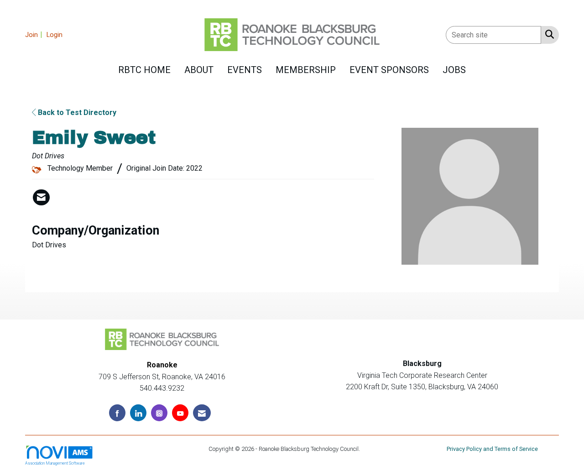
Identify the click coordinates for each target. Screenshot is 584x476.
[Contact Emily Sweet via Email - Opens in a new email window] (41, 197)
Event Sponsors (389, 69)
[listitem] (35, 34)
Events (244, 69)
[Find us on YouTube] (180, 412)
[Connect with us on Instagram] (159, 412)
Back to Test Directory (76, 112)
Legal (368, 448)
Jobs (454, 69)
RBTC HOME (144, 69)
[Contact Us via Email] (202, 412)
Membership (306, 69)
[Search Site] (547, 34)
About (199, 69)
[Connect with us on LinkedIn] (138, 412)
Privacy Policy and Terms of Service (492, 448)
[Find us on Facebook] (117, 412)
